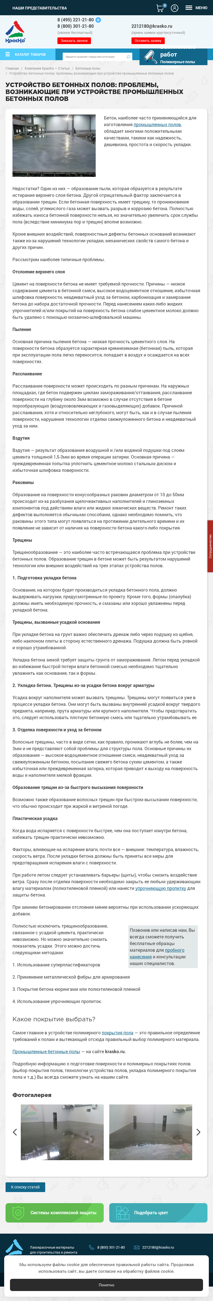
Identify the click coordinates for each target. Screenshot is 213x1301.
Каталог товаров (30, 54)
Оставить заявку (148, 40)
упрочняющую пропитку (160, 888)
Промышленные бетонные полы (46, 1051)
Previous (14, 1132)
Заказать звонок (74, 40)
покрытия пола (117, 1032)
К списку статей (25, 1187)
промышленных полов (157, 124)
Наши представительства (39, 8)
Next (198, 1132)
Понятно (106, 1285)
